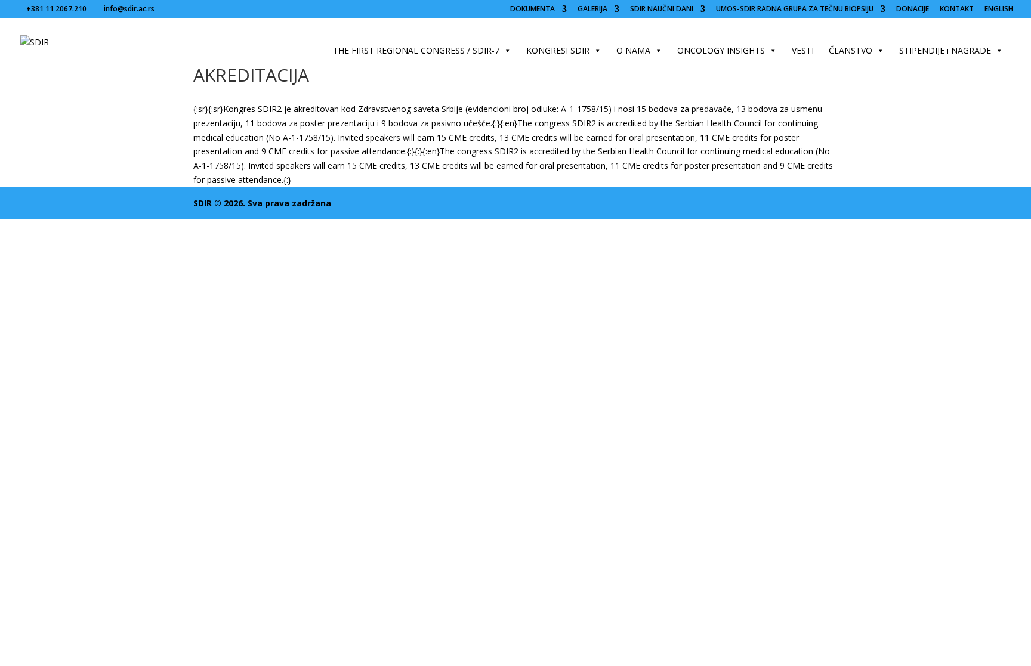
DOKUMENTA (532, 9)
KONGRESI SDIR (557, 50)
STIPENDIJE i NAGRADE (945, 50)
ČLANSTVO (850, 50)
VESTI (803, 50)
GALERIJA (592, 9)
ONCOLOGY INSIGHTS (721, 50)
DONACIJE (912, 9)
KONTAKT (957, 9)
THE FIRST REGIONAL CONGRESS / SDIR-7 (416, 50)
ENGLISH (998, 9)
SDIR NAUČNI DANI (661, 9)
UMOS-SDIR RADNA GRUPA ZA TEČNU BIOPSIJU (794, 9)
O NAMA (633, 50)
